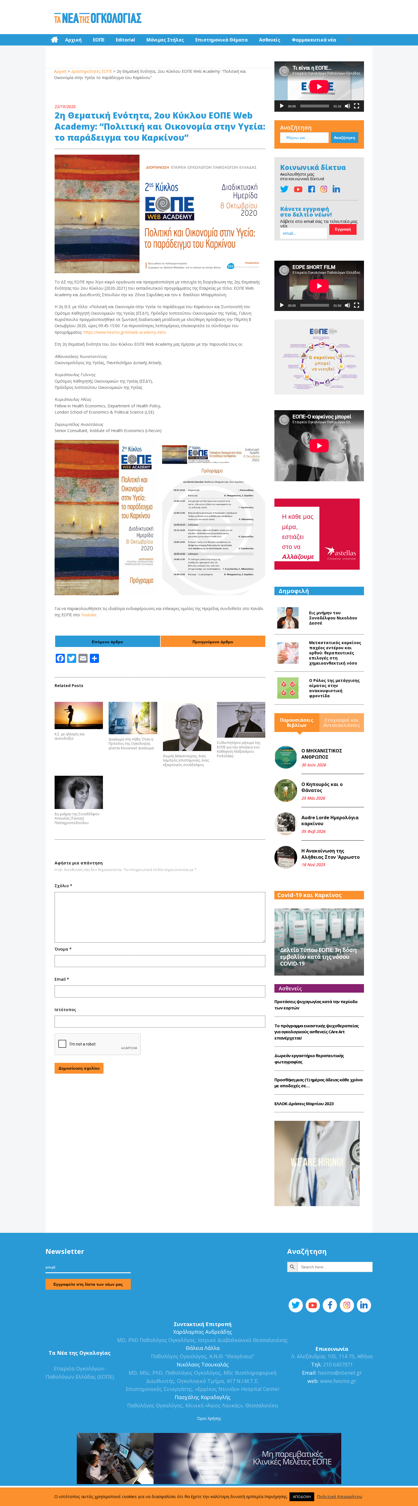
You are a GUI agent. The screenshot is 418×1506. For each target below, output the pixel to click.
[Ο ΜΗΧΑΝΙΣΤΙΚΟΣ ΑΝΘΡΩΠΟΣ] (285, 757)
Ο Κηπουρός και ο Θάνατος (322, 787)
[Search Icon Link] (350, 39)
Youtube (88, 614)
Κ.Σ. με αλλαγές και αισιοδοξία (70, 736)
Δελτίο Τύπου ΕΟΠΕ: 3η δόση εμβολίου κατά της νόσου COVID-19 (318, 956)
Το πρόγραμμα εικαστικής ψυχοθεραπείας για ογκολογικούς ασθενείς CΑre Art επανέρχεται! (316, 1032)
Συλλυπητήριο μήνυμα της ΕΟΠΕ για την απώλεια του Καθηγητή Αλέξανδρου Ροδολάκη (238, 749)
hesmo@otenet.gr (339, 1372)
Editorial (125, 40)
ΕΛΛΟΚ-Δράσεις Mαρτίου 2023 (304, 1103)
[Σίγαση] (347, 106)
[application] (319, 86)
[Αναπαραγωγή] (282, 106)
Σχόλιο (63, 885)
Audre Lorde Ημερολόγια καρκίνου (330, 820)
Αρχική (73, 40)
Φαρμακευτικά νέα (314, 40)
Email (62, 979)
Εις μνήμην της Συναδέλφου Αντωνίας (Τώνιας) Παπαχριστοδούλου (77, 818)
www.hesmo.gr (338, 1381)
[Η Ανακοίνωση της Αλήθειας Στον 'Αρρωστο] (285, 857)
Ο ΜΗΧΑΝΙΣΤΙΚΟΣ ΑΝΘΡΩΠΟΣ (321, 754)
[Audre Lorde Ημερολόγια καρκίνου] (285, 823)
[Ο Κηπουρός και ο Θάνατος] (285, 790)
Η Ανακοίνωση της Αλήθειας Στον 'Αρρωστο (330, 854)
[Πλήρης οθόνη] (356, 106)
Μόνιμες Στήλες (165, 40)
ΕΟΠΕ (98, 40)
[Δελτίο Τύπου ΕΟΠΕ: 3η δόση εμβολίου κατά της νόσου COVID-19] (319, 941)
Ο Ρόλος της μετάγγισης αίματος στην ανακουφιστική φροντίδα (334, 688)
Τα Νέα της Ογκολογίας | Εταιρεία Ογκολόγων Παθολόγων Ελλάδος (97, 18)
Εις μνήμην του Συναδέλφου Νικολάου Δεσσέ (333, 618)
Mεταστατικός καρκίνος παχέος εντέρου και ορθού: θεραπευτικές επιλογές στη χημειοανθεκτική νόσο (335, 653)
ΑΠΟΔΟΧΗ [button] (302, 1496)
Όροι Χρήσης (209, 1418)
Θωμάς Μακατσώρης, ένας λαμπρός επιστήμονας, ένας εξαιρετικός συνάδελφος (186, 760)
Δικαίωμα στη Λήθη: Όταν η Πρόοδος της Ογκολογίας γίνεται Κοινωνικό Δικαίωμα (131, 743)
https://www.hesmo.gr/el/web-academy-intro (125, 332)
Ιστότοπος (65, 1009)
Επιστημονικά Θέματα (221, 40)
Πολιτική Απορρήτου (339, 1496)
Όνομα (63, 949)
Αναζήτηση (296, 127)
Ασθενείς (269, 40)
